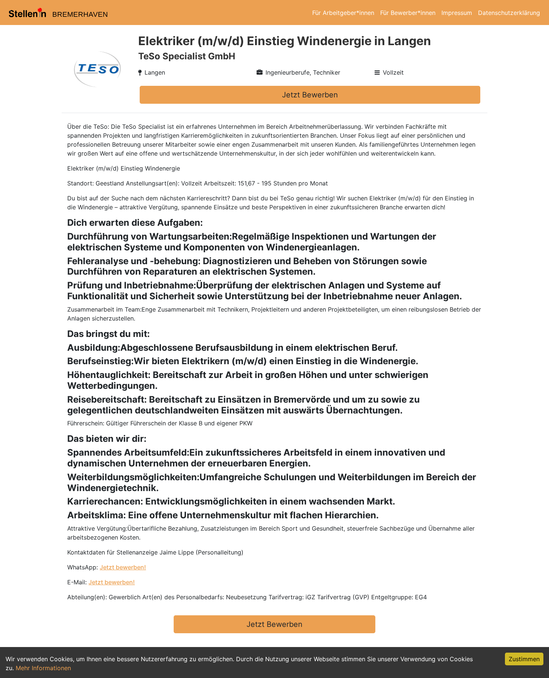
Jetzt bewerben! (123, 567)
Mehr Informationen (43, 668)
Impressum (456, 12)
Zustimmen (524, 659)
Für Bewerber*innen (407, 12)
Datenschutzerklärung (509, 12)
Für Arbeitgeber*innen (343, 12)
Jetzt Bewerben (310, 94)
